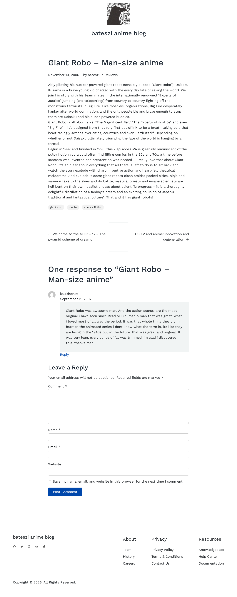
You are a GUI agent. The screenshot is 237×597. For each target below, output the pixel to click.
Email (54, 447)
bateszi (94, 75)
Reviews (111, 75)
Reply (64, 354)
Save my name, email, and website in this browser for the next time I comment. (118, 481)
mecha (73, 207)
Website (54, 464)
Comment (57, 386)
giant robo (56, 207)
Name (54, 430)
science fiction (93, 207)
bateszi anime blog (118, 33)
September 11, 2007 (75, 299)
